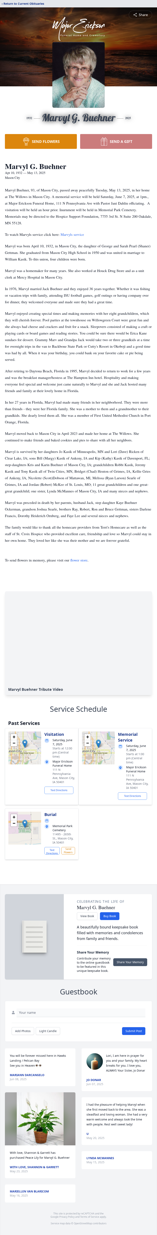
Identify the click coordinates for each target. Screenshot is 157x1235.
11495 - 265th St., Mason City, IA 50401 (63, 838)
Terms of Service (89, 1217)
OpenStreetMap (83, 1223)
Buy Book (109, 916)
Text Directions (58, 790)
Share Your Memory (130, 962)
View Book (87, 916)
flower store (78, 560)
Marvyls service (72, 234)
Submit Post (134, 1031)
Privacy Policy (67, 1217)
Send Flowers (68, 850)
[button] (24, 744)
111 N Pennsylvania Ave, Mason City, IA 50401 (64, 776)
